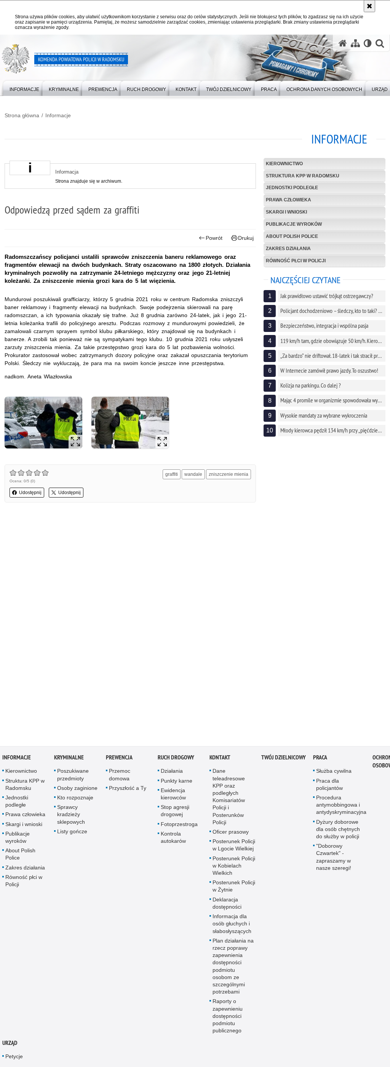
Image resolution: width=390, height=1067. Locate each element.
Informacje (58, 115)
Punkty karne (176, 782)
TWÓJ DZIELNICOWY (283, 759)
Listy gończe (72, 833)
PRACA (320, 759)
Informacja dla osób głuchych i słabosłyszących (232, 925)
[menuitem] (24, 88)
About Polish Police (292, 236)
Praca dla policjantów (329, 786)
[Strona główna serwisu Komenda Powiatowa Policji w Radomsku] (343, 43)
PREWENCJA (119, 759)
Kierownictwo (284, 163)
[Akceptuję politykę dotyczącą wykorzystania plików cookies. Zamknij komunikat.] (369, 6)
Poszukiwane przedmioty (73, 776)
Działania (172, 773)
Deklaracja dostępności (227, 904)
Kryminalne (69, 759)
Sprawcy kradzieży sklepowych (71, 816)
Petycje (14, 1058)
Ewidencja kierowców (173, 795)
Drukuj (246, 238)
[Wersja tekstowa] (368, 43)
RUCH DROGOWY (176, 759)
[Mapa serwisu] (355, 43)
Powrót (214, 238)
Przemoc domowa (119, 776)
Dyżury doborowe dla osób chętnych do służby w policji (338, 830)
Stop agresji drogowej (175, 812)
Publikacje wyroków (294, 224)
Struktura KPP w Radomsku (302, 176)
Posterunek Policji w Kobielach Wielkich (234, 867)
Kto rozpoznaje (75, 799)
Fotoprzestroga (179, 826)
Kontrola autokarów (173, 838)
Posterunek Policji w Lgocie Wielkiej (234, 846)
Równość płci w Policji (296, 260)
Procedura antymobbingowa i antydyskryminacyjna (341, 806)
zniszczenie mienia (228, 474)
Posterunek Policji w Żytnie (234, 888)
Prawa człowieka (288, 200)
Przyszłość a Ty (127, 789)
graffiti (171, 474)
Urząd (10, 1045)
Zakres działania (288, 248)
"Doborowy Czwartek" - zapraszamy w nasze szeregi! (333, 859)
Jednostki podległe (292, 187)
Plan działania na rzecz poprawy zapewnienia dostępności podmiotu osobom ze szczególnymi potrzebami (233, 967)
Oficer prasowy (231, 833)
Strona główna (22, 115)
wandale (193, 474)
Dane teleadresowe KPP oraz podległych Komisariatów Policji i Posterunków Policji (229, 798)
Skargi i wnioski (286, 212)
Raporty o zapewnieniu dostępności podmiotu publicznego (228, 1017)
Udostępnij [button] (30, 492)
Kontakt (219, 759)
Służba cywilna (334, 773)
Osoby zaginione (77, 789)
